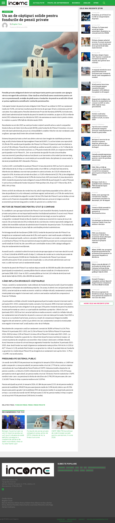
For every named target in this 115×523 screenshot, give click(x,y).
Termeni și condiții (65, 521)
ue (81, 467)
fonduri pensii (21, 405)
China (76, 470)
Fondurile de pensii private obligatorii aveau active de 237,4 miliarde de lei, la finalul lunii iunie (38, 434)
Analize (86, 3)
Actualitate (38, 3)
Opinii (95, 3)
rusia (82, 470)
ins (85, 467)
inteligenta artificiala (96, 467)
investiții (89, 470)
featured (70, 467)
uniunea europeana (65, 470)
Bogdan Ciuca (17, 24)
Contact (82, 519)
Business (76, 3)
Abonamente (71, 519)
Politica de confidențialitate (97, 519)
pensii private (39, 405)
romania (61, 467)
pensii (30, 405)
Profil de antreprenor (58, 3)
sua (77, 467)
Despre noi (61, 519)
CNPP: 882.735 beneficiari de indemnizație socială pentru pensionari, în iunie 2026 (62, 434)
